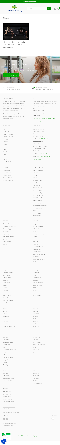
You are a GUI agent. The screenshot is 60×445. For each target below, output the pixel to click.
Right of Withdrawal (8, 180)
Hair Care (35, 380)
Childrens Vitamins (38, 246)
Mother (5, 352)
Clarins (5, 313)
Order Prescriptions (11, 75)
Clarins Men (36, 373)
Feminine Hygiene (8, 229)
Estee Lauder (7, 275)
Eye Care (35, 175)
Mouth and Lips (37, 213)
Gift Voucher (6, 375)
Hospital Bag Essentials (9, 349)
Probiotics (35, 236)
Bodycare (5, 311)
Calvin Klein (36, 272)
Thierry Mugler (7, 295)
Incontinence (6, 231)
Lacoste (5, 287)
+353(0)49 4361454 (42, 138)
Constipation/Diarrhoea (9, 226)
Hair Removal (36, 318)
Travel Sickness (37, 215)
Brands (5, 159)
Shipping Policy (7, 172)
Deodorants (36, 375)
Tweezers (35, 352)
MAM (4, 355)
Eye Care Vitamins (38, 226)
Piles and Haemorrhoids (9, 236)
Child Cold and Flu (38, 198)
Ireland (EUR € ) (7, 408)
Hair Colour (36, 326)
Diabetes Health (37, 200)
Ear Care (35, 172)
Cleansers (6, 316)
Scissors (35, 347)
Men (4, 157)
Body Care (36, 378)
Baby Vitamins (37, 251)
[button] (4, 441)
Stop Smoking (36, 185)
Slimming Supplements (39, 259)
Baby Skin (6, 337)
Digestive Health (37, 249)
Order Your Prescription (30, 1)
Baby (4, 149)
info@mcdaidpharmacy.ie (43, 156)
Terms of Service (7, 177)
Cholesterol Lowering (39, 254)
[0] (58, 9)
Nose (34, 210)
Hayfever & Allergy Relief (39, 205)
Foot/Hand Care (37, 180)
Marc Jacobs (6, 293)
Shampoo (35, 311)
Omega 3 (35, 231)
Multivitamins (36, 229)
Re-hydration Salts (38, 208)
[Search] (49, 8)
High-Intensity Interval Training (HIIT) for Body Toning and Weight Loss (15, 44)
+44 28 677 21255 (42, 153)
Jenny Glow (6, 298)
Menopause (6, 234)
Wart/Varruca (7, 241)
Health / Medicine (8, 134)
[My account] (55, 9)
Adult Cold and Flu (38, 195)
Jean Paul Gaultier (8, 300)
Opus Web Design (15, 412)
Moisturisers (6, 318)
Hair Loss (35, 316)
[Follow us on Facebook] (4, 419)
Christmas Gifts (7, 380)
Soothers (5, 362)
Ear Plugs (35, 339)
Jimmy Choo (6, 285)
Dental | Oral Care (8, 136)
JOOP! (34, 287)
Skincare (5, 144)
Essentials (6, 152)
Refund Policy (7, 170)
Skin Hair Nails (37, 261)
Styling (34, 329)
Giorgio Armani (7, 277)
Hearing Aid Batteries (39, 344)
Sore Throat (36, 183)
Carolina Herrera (7, 272)
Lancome (5, 290)
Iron (34, 239)
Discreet (5, 139)
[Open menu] (4, 8)
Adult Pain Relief (37, 190)
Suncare (5, 321)
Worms (5, 244)
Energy (35, 224)
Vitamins (5, 141)
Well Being (36, 256)
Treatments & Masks (38, 323)
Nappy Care (6, 360)
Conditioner (36, 313)
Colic (4, 347)
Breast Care (6, 344)
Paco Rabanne (7, 282)
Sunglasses (36, 349)
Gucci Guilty (6, 280)
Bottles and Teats (8, 342)
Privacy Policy (7, 175)
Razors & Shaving (37, 383)
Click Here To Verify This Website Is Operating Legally (25, 436)
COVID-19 (6, 131)
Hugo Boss (6, 303)
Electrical (5, 373)
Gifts (4, 154)
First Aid (35, 177)
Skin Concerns (7, 323)
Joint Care (36, 241)
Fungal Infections (37, 203)
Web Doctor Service (8, 162)
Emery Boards (37, 342)
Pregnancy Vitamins (38, 234)
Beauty (5, 147)
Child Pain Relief (37, 188)
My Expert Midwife (8, 357)
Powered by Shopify (8, 425)
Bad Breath (6, 224)
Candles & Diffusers (8, 378)
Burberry (5, 270)
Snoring (5, 239)
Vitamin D (35, 244)
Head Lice (35, 321)
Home (4, 129)
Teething (5, 365)
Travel (34, 355)
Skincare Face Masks (9, 326)
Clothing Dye (36, 337)
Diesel (34, 275)
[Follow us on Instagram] (7, 419)
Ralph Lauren (36, 293)
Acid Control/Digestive (39, 193)
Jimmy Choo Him (37, 285)
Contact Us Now (37, 159)
